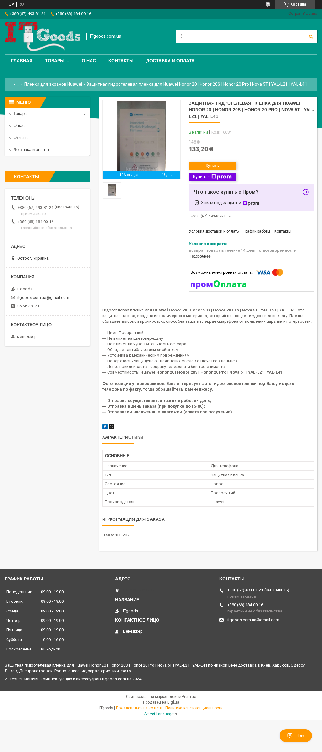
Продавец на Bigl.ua (161, 702)
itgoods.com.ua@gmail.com (43, 297)
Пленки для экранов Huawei (53, 84)
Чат (300, 735)
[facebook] (105, 427)
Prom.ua (189, 696)
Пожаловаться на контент (139, 708)
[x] (111, 427)
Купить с (201, 176)
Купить (212, 165)
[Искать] (311, 36)
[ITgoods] (42, 36)
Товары (54, 60)
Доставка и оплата (170, 60)
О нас (89, 60)
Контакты (121, 60)
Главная (21, 60)
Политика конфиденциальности (194, 708)
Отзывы (21, 137)
